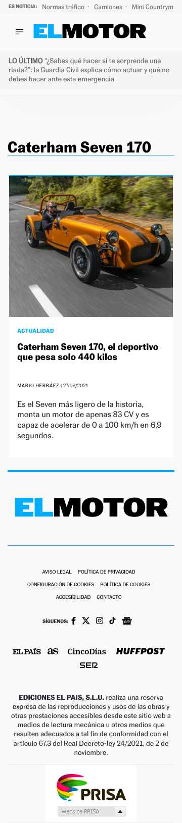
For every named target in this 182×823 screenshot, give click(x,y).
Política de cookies (125, 585)
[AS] (53, 652)
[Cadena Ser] (89, 666)
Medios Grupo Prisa (91, 811)
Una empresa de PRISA (91, 787)
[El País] (27, 652)
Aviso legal (56, 572)
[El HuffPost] (140, 652)
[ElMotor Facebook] (73, 622)
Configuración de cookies (60, 585)
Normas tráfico (64, 7)
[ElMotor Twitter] (86, 622)
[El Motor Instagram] (99, 621)
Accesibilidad (73, 597)
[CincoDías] (87, 652)
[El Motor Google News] (127, 622)
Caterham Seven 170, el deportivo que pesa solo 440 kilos (87, 352)
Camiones (109, 7)
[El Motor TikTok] (112, 621)
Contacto (109, 597)
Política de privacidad (106, 572)
